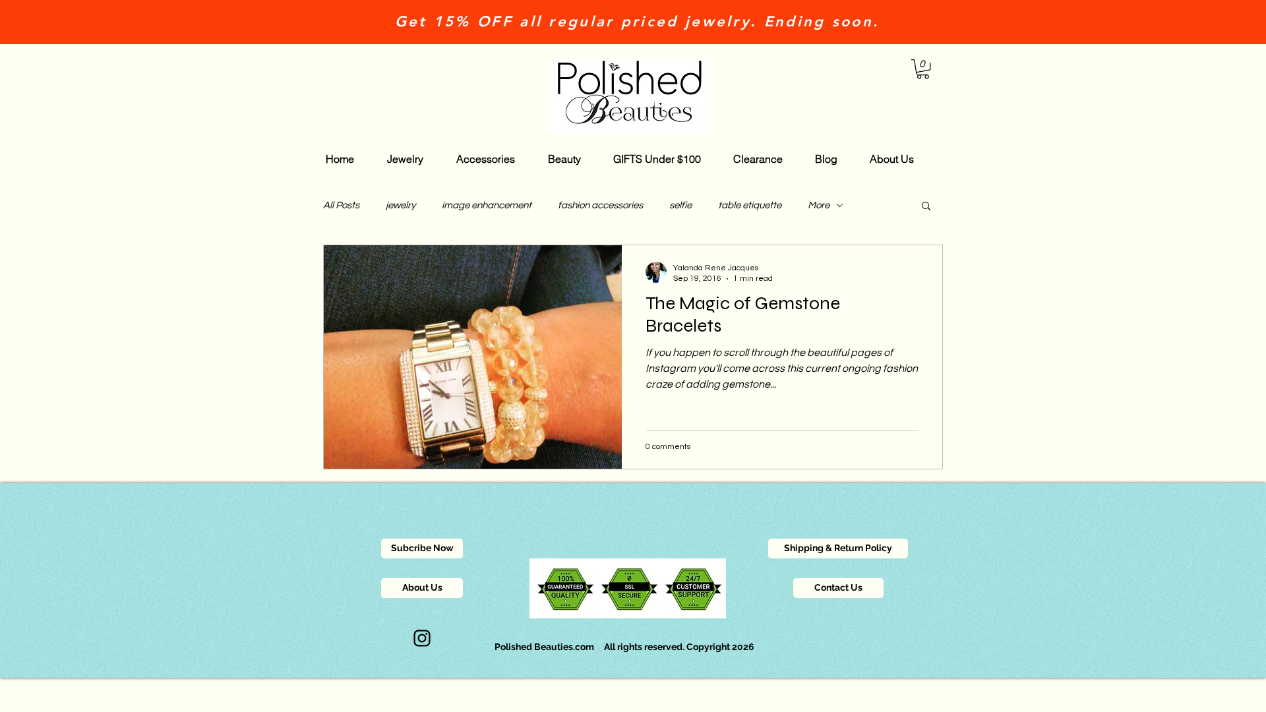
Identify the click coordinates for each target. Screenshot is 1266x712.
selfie (680, 205)
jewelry (400, 205)
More (818, 205)
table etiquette (749, 205)
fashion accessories (600, 205)
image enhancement (486, 205)
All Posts (341, 205)
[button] (922, 68)
